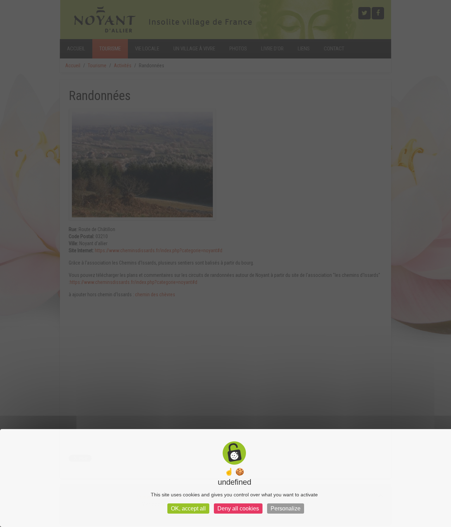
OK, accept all (188, 509)
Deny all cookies (238, 509)
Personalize (286, 509)
